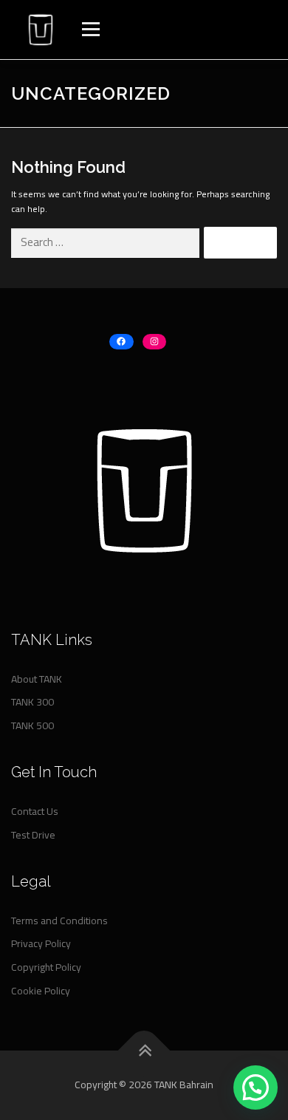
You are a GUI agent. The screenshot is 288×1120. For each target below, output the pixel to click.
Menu (89, 29)
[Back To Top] (144, 1051)
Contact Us (34, 811)
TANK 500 (32, 725)
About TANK (36, 679)
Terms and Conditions (59, 920)
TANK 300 (32, 701)
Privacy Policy (41, 943)
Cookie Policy (40, 990)
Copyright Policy (46, 967)
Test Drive (33, 834)
